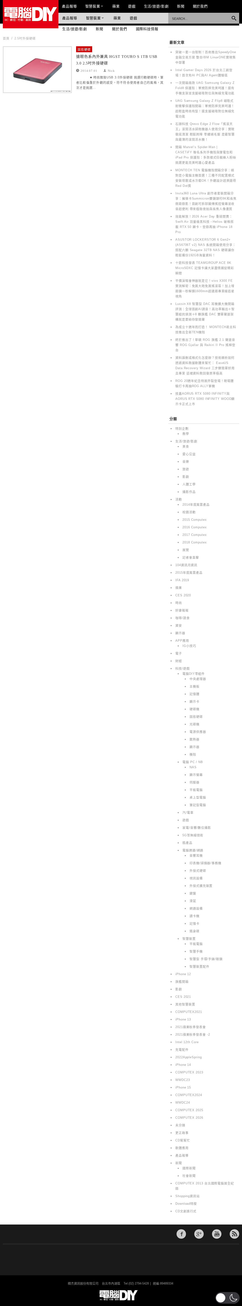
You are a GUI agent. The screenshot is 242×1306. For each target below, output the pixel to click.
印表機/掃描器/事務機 (205, 863)
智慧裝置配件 (199, 966)
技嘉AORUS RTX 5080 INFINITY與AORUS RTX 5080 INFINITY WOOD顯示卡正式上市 (205, 399)
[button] (227, 1298)
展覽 (185, 550)
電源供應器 (198, 732)
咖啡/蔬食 (182, 618)
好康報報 (182, 610)
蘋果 (116, 6)
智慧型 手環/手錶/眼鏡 (206, 959)
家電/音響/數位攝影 (196, 827)
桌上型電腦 (198, 797)
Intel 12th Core (187, 1042)
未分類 (180, 1125)
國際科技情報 (147, 29)
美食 (185, 446)
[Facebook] (181, 1234)
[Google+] (199, 1234)
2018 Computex (194, 542)
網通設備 (196, 908)
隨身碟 (194, 931)
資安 (178, 625)
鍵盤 (193, 893)
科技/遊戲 (182, 668)
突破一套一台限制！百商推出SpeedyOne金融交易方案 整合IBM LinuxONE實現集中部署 (205, 57)
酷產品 (187, 843)
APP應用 (182, 640)
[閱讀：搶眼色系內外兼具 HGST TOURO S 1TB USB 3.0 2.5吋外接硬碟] (37, 70)
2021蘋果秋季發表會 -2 (192, 1034)
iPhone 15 (183, 1087)
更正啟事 (182, 1133)
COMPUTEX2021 (188, 1012)
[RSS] (234, 1234)
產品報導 (69, 6)
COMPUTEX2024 (188, 1095)
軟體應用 (182, 1148)
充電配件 (182, 1049)
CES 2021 (183, 997)
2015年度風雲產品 (189, 572)
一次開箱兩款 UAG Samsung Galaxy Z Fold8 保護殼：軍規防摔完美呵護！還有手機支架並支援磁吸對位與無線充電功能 (205, 88)
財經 (178, 661)
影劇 (185, 476)
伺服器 (194, 782)
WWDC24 (182, 1102)
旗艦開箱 (182, 981)
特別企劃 (182, 428)
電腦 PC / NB (192, 762)
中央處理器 (198, 679)
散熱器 (194, 739)
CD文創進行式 (185, 1211)
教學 (185, 433)
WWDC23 (182, 1080)
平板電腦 (196, 790)
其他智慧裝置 (185, 1004)
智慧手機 (196, 951)
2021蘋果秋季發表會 (190, 1027)
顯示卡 (194, 701)
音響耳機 (196, 855)
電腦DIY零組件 (193, 673)
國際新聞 (189, 1168)
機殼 (193, 754)
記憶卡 (194, 923)
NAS (193, 767)
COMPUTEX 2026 (189, 1117)
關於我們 (200, 6)
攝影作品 (189, 492)
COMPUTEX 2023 (189, 1072)
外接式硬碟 (198, 870)
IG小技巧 (189, 646)
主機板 (194, 686)
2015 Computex (194, 519)
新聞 (181, 6)
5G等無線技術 (192, 835)
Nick (111, 70)
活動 (178, 499)
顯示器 (180, 633)
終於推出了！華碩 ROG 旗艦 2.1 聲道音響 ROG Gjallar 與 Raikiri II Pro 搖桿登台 (205, 345)
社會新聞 (189, 1176)
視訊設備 (196, 878)
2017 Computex (194, 535)
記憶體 (194, 694)
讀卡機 (194, 916)
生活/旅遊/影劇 (156, 6)
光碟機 (194, 724)
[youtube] (216, 1234)
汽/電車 (188, 812)
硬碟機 (194, 709)
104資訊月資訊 (186, 565)
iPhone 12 (183, 974)
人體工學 (189, 484)
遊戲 (132, 6)
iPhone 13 (183, 1019)
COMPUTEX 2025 (189, 1110)
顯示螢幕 (196, 775)
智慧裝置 (92, 6)
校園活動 (189, 512)
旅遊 (185, 469)
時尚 (178, 603)
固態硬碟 (84, 49)
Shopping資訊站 (187, 1196)
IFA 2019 (182, 580)
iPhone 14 (183, 1065)
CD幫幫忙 (182, 1140)
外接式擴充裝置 (201, 886)
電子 (178, 653)
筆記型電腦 (198, 805)
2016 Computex (194, 527)
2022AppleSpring (188, 1057)
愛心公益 (189, 454)
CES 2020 (183, 595)
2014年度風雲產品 (196, 504)
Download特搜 (186, 1203)
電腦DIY (30, 14)
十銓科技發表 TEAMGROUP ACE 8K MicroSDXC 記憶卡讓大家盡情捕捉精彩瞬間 (204, 268)
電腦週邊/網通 (192, 850)
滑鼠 (193, 901)
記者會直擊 (190, 557)
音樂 (185, 461)
